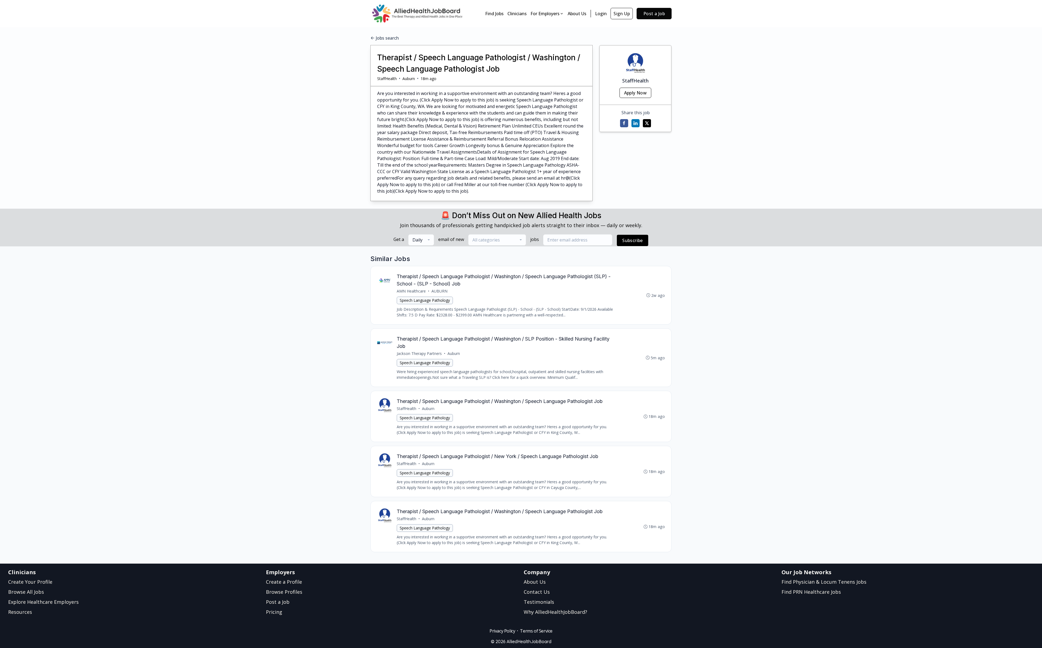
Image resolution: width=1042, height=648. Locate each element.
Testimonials (539, 602)
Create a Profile (284, 582)
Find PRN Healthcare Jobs (811, 592)
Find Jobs (494, 14)
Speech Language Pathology (425, 300)
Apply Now (635, 93)
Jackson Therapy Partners (419, 353)
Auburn (408, 78)
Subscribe (632, 240)
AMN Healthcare (411, 291)
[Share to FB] (624, 123)
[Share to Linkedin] (635, 123)
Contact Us (537, 592)
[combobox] (421, 239)
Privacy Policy (502, 631)
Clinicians (517, 14)
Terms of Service (536, 631)
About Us (577, 14)
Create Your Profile (30, 582)
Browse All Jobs (26, 592)
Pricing (274, 612)
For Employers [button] (545, 14)
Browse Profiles (284, 592)
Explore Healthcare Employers (43, 602)
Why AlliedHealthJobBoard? (555, 612)
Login (601, 14)
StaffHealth (387, 78)
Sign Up (622, 14)
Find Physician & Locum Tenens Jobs (824, 582)
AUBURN (439, 291)
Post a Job (654, 14)
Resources (20, 612)
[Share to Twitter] (647, 123)
